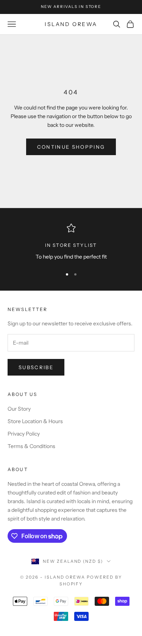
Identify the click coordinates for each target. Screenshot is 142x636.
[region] (71, 242)
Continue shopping (71, 147)
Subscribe (36, 367)
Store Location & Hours (35, 421)
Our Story (19, 408)
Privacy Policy (24, 433)
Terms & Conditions (31, 446)
